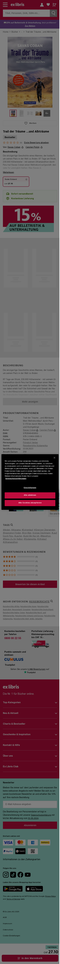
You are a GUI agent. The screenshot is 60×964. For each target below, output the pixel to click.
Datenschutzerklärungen (15, 479)
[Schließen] (54, 457)
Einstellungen (30, 488)
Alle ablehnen (30, 495)
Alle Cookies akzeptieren (30, 503)
